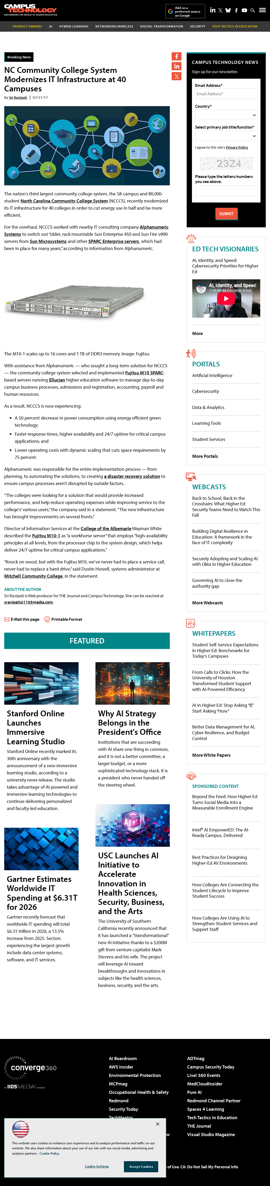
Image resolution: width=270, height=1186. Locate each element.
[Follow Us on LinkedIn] (212, 9)
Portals (206, 363)
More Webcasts (207, 603)
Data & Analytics (208, 407)
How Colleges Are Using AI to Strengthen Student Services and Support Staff (224, 923)
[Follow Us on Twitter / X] (220, 10)
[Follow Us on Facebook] (236, 10)
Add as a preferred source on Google (187, 11)
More (197, 333)
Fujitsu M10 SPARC (144, 373)
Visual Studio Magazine (211, 1134)
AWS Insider (121, 1067)
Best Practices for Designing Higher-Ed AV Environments (219, 860)
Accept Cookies (141, 1166)
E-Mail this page (25, 619)
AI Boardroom (123, 1058)
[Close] (157, 1124)
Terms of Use (167, 1166)
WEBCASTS (209, 486)
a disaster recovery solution (132, 476)
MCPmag (118, 1084)
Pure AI (194, 1092)
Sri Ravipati (18, 97)
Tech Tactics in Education (212, 1117)
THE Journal (199, 1126)
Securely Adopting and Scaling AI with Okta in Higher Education (225, 561)
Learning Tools (206, 423)
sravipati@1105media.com (28, 602)
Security (197, 26)
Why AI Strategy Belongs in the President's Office (129, 722)
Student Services (208, 439)
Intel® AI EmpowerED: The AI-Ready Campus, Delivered (220, 832)
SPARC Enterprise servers (113, 241)
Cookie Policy (49, 1153)
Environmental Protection (135, 1075)
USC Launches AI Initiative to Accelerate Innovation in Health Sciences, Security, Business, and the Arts (131, 883)
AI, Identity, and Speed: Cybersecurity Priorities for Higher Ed (225, 266)
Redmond (118, 1101)
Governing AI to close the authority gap (217, 583)
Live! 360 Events (203, 1075)
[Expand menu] (262, 11)
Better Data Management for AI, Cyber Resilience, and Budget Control (223, 732)
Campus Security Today (210, 1067)
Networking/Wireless (114, 26)
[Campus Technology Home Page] (30, 10)
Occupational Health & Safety (139, 1092)
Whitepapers (213, 633)
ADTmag (195, 1058)
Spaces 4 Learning (205, 1109)
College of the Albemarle (106, 528)
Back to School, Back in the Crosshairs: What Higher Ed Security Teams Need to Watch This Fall (226, 506)
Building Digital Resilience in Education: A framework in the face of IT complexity (222, 536)
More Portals (205, 456)
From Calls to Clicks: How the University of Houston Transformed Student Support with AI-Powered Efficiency (221, 680)
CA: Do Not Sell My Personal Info (209, 1166)
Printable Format (66, 619)
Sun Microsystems (48, 241)
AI (50, 26)
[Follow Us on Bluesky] (228, 10)
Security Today (123, 1109)
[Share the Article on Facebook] (176, 56)
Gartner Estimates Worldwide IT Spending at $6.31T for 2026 (42, 892)
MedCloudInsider (204, 1084)
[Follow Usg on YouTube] (244, 10)
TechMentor (121, 1117)
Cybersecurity (205, 391)
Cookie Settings (97, 1166)
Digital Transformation (161, 26)
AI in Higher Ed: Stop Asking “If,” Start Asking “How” (222, 708)
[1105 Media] (30, 1116)
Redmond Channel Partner (213, 1101)
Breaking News (19, 56)
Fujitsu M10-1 (46, 536)
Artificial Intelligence (212, 375)
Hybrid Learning (74, 26)
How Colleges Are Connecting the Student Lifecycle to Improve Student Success (225, 890)
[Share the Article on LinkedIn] (176, 66)
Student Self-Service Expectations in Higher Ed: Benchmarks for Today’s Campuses (225, 650)
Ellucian (57, 380)
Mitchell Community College (33, 576)
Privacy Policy (237, 147)
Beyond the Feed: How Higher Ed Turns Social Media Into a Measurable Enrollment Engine (224, 802)
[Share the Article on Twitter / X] (176, 76)
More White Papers (211, 755)
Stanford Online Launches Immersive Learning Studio (36, 727)
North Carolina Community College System (64, 201)
